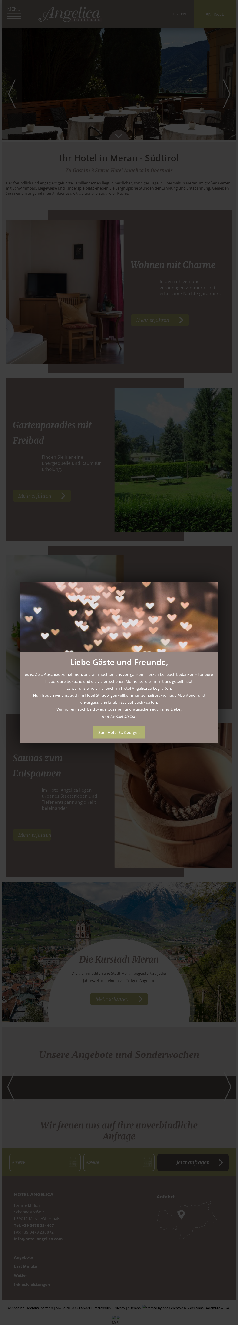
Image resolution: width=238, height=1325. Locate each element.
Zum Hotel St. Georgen (119, 732)
